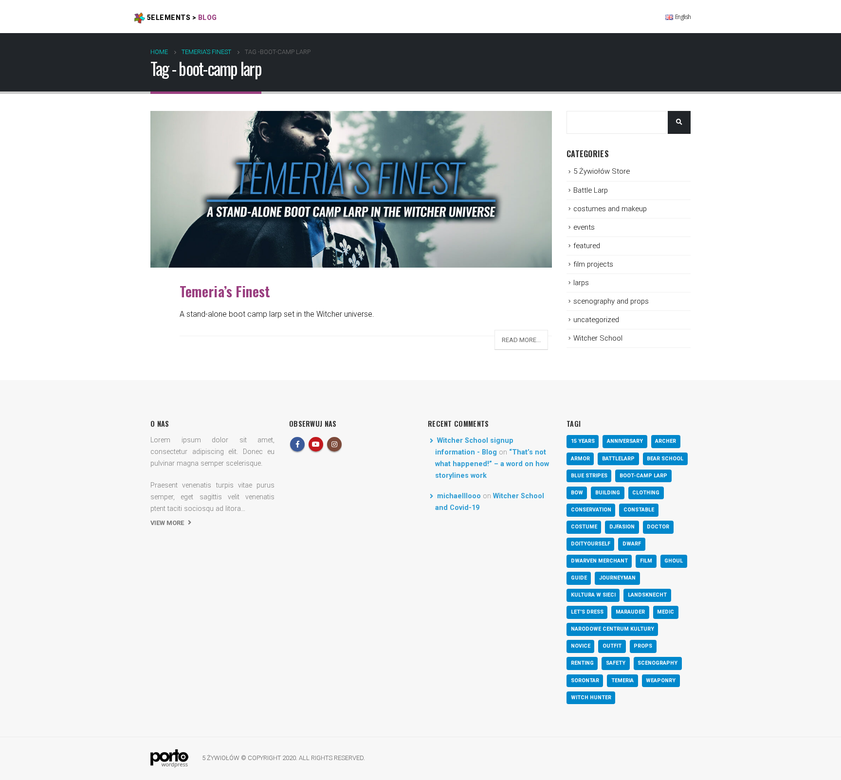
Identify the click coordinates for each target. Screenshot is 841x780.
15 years (583, 441)
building (607, 493)
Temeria (622, 680)
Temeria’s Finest (225, 291)
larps (581, 282)
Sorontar (585, 680)
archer (665, 441)
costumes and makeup (610, 208)
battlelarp (618, 458)
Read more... (521, 340)
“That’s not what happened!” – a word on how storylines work (492, 464)
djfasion (622, 527)
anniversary (625, 441)
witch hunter (591, 697)
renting (582, 663)
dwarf (631, 544)
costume (584, 527)
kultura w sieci (593, 595)
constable (638, 510)
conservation (591, 510)
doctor (658, 527)
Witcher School (597, 338)
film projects (593, 264)
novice (580, 646)
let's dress (587, 612)
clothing (645, 493)
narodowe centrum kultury (612, 629)
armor (580, 458)
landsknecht (647, 595)
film (646, 561)
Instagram (334, 444)
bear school (665, 458)
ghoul (673, 561)
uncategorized (596, 319)
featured (586, 245)
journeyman (617, 578)
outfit (612, 646)
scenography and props (611, 301)
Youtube (316, 444)
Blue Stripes (589, 475)
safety (615, 663)
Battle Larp (590, 190)
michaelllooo (459, 496)
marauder (630, 612)
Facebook (297, 444)
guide (579, 578)
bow (577, 493)
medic (665, 612)
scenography (657, 663)
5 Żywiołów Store (601, 171)
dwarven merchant (599, 561)
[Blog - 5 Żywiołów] (169, 758)
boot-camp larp (643, 475)
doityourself (590, 544)
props (643, 646)
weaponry (661, 680)
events (584, 227)
